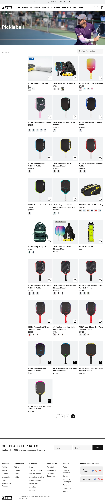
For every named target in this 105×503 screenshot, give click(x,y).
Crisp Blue (58, 213)
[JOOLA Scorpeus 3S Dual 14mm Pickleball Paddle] (91, 353)
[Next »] (73, 416)
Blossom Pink (29, 130)
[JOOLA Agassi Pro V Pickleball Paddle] (91, 107)
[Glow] (58, 88)
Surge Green (37, 293)
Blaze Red (29, 293)
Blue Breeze (84, 210)
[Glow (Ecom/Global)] (54, 88)
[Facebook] (93, 471)
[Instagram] (96, 471)
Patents (47, 496)
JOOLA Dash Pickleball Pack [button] (64, 83)
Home (3, 13)
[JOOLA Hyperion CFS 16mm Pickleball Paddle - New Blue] (65, 190)
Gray (29, 88)
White (99, 210)
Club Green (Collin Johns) (58, 171)
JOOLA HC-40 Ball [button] (86, 247)
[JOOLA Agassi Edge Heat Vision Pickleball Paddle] (91, 312)
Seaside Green (54, 130)
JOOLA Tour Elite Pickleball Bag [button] (91, 205)
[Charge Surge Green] (84, 334)
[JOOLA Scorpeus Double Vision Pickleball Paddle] (91, 271)
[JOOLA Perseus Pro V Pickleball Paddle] (91, 149)
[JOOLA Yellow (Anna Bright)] (54, 171)
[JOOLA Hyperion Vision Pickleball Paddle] (40, 353)
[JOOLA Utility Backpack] (40, 232)
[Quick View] (50, 78)
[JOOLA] (7, 7)
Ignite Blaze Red (29, 334)
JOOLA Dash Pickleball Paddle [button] (39, 122)
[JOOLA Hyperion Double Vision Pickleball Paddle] (40, 271)
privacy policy (23, 496)
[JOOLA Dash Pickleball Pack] (65, 68)
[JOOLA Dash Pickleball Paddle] (40, 107)
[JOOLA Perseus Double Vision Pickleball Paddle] (65, 271)
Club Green (29, 252)
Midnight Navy (41, 130)
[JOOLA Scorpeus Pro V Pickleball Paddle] (65, 149)
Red (95, 210)
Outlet (80, 7)
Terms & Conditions (36, 496)
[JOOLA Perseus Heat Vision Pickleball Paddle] (40, 312)
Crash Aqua (37, 130)
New (74, 7)
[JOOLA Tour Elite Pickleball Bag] (91, 190)
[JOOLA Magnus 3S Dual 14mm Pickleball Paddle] (40, 391)
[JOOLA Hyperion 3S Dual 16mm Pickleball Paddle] (65, 353)
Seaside (84, 88)
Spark (62, 88)
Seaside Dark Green (45, 130)
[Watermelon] (92, 88)
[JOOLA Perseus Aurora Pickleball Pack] (65, 232)
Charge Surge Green (33, 334)
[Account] (98, 7)
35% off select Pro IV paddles (61, 2)
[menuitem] (25, 7)
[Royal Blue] (80, 130)
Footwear (45, 7)
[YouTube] (100, 471)
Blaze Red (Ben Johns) (80, 171)
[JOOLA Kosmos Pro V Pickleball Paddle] (40, 190)
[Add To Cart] (50, 363)
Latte (88, 210)
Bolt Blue (33, 130)
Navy (92, 210)
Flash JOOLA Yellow (37, 334)
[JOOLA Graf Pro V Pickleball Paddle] (65, 107)
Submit (97, 448)
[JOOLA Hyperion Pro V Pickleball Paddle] (40, 149)
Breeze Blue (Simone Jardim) (84, 171)
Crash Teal (54, 213)
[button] (25, 7)
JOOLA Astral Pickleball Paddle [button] (91, 83)
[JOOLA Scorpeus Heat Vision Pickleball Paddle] (65, 312)
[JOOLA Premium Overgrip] (40, 68)
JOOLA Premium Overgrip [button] (38, 83)
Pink (33, 88)
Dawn (80, 88)
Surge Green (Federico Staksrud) (29, 213)
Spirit (88, 88)
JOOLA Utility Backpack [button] (37, 247)
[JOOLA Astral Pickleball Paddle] (91, 68)
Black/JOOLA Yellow (80, 210)
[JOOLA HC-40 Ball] (91, 232)
